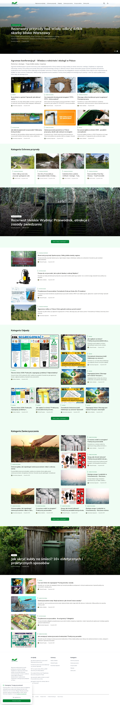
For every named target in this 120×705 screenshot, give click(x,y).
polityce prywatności (21, 694)
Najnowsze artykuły (40, 3)
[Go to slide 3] (117, 51)
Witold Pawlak (54, 663)
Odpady (60, 3)
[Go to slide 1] (114, 51)
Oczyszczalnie (78, 3)
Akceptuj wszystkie (16, 700)
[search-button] (104, 3)
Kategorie (73, 657)
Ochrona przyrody (51, 3)
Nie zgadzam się (16, 697)
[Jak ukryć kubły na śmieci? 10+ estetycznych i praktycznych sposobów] (60, 550)
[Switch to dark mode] (107, 3)
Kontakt (36, 696)
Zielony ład (86, 3)
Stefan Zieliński (54, 660)
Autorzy (53, 657)
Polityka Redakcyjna (52, 696)
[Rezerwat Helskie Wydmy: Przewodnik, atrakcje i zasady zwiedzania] (60, 211)
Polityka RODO (43, 696)
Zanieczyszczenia (68, 3)
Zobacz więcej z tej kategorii (59, 241)
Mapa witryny (60, 696)
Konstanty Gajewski (15, 41)
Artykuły (33, 657)
